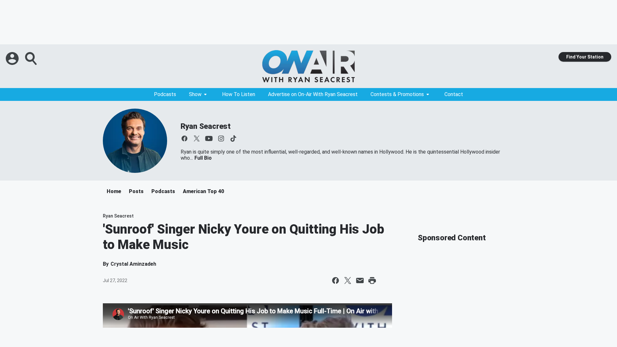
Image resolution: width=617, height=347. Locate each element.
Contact (453, 94)
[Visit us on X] (197, 138)
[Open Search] (31, 58)
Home (114, 191)
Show (195, 94)
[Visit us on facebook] (184, 138)
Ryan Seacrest (206, 126)
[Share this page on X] (347, 280)
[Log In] (13, 58)
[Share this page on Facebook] (335, 280)
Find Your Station (585, 56)
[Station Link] (308, 66)
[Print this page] (372, 280)
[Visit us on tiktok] (233, 138)
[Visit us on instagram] (221, 138)
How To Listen (238, 94)
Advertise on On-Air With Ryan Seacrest (313, 94)
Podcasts (165, 94)
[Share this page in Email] (359, 280)
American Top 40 (203, 191)
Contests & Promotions (397, 94)
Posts (136, 191)
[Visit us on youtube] (209, 138)
